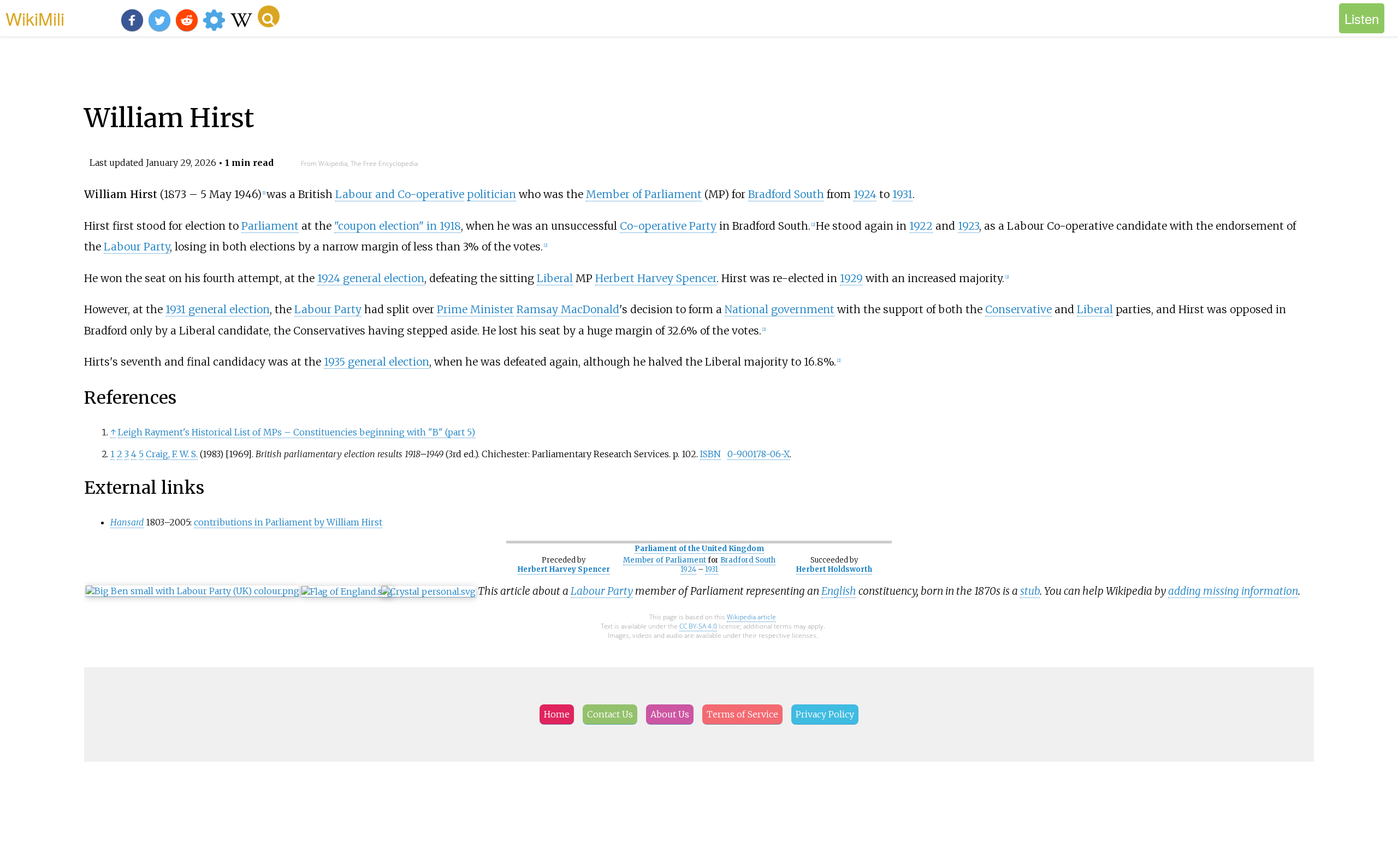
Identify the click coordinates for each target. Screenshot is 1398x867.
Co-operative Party (668, 225)
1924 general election (370, 278)
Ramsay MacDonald (568, 309)
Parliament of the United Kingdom (699, 548)
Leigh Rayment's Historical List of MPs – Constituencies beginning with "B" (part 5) (296, 432)
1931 (902, 194)
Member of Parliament (644, 194)
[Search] (269, 16)
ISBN (710, 454)
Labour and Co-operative (399, 194)
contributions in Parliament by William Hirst (288, 522)
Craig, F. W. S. (172, 454)
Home (557, 714)
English (838, 590)
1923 (968, 225)
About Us (669, 714)
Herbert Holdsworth (834, 569)
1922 (921, 225)
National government (779, 309)
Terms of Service (742, 714)
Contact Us (610, 714)
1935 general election (376, 361)
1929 (851, 278)
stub (1030, 590)
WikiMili (34, 18)
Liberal (555, 278)
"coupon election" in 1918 (397, 225)
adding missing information (1233, 590)
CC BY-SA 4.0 (698, 626)
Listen (1361, 18)
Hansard (127, 522)
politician (491, 194)
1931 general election (217, 309)
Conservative (1018, 309)
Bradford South (786, 194)
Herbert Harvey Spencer (655, 278)
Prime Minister (475, 309)
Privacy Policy (825, 714)
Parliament (270, 225)
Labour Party (137, 246)
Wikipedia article (751, 616)
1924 (865, 194)
